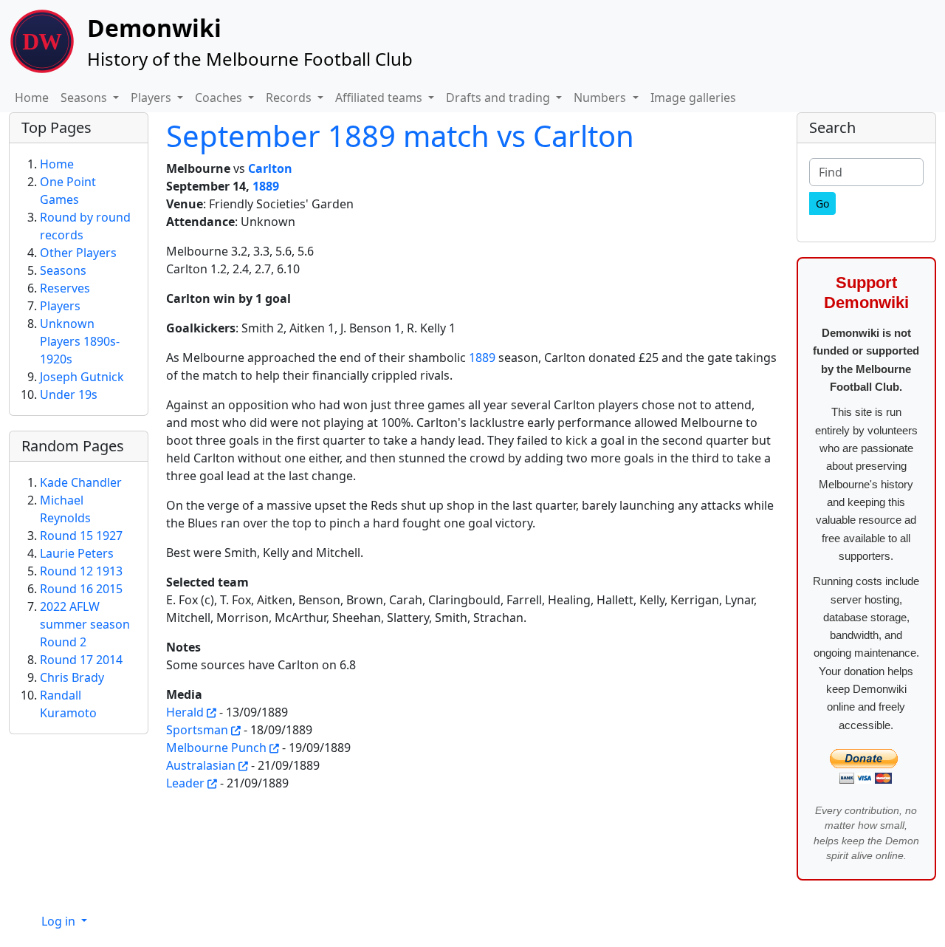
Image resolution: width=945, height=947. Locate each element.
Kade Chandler (81, 482)
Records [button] (290, 97)
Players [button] (152, 97)
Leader (185, 783)
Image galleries (693, 97)
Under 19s (68, 394)
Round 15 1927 (81, 535)
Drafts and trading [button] (499, 97)
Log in (59, 921)
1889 (265, 186)
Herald (185, 712)
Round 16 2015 (81, 589)
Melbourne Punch (216, 747)
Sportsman (197, 730)
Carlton (270, 168)
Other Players (78, 253)
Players (60, 306)
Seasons (63, 270)
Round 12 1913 (81, 571)
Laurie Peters (77, 553)
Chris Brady (72, 677)
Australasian (201, 765)
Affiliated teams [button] (380, 97)
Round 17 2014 (81, 660)
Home (32, 97)
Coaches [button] (220, 97)
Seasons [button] (85, 97)
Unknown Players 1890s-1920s (80, 341)
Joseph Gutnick (82, 377)
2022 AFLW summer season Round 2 (85, 624)
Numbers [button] (601, 97)
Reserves (65, 288)
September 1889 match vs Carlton (400, 135)
